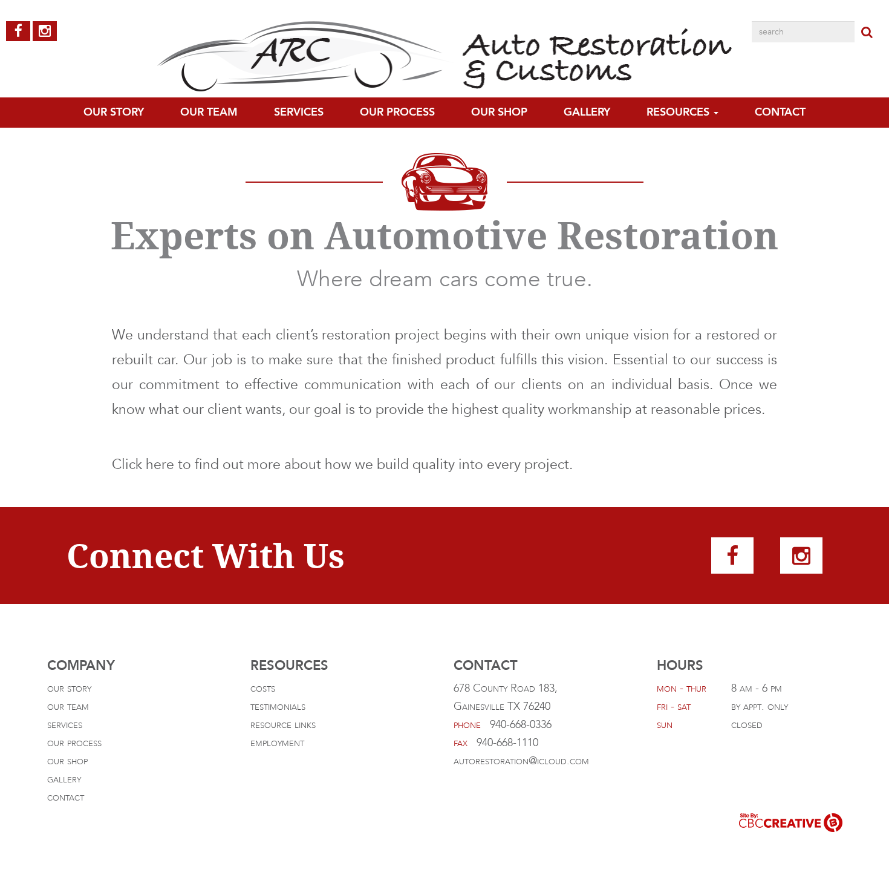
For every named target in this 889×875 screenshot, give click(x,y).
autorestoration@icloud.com (521, 760)
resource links (283, 724)
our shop (67, 760)
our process (397, 112)
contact (780, 112)
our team (209, 112)
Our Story (113, 112)
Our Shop (499, 112)
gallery (587, 112)
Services (299, 112)
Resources (679, 112)
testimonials (277, 706)
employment (277, 742)
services (64, 724)
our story (69, 688)
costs (262, 688)
